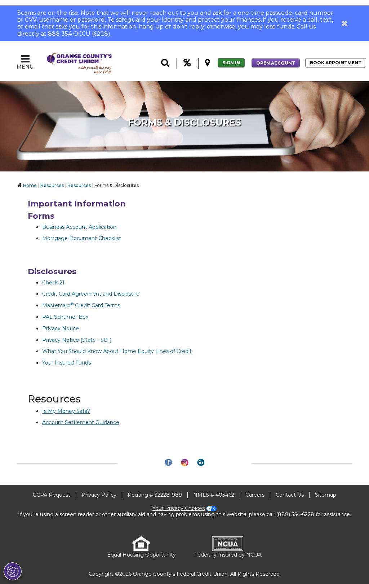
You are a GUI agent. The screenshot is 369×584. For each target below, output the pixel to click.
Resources (52, 185)
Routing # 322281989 (155, 495)
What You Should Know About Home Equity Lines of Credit (117, 351)
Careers (254, 495)
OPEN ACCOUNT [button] (275, 63)
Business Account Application (79, 227)
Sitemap (325, 495)
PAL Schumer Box (65, 317)
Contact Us (290, 495)
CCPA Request (51, 495)
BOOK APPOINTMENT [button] (335, 62)
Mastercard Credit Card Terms (81, 305)
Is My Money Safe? (66, 411)
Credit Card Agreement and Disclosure (90, 294)
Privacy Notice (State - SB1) (76, 340)
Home (30, 185)
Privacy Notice (60, 328)
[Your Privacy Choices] (13, 571)
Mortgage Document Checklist (81, 238)
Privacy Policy (98, 495)
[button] (344, 23)
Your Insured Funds (66, 362)
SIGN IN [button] (231, 62)
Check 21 (53, 282)
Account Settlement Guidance (80, 422)
